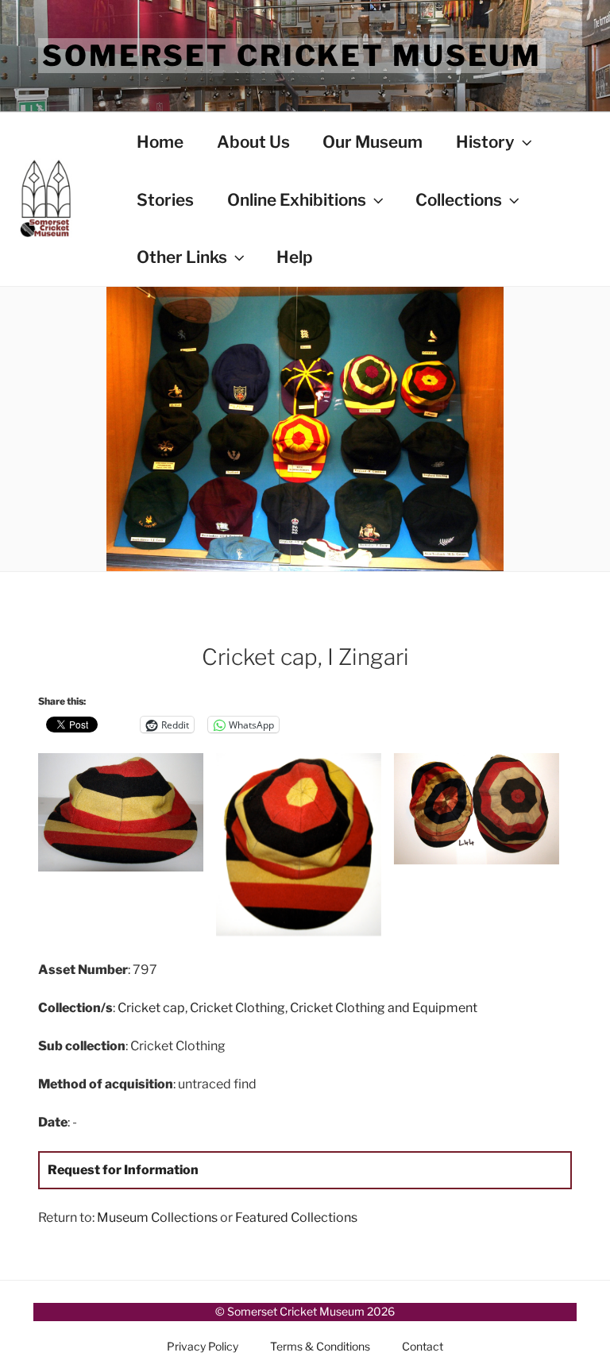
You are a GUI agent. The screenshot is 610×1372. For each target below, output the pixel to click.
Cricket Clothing (237, 1007)
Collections (458, 200)
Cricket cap (151, 1007)
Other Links (182, 257)
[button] (127, 815)
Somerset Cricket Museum (292, 55)
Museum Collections (157, 1217)
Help (294, 257)
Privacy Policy (202, 1346)
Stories (165, 200)
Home (160, 142)
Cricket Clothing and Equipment (383, 1007)
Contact (422, 1346)
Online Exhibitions (296, 200)
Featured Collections (296, 1217)
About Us (253, 142)
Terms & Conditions (320, 1346)
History (485, 142)
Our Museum (372, 142)
